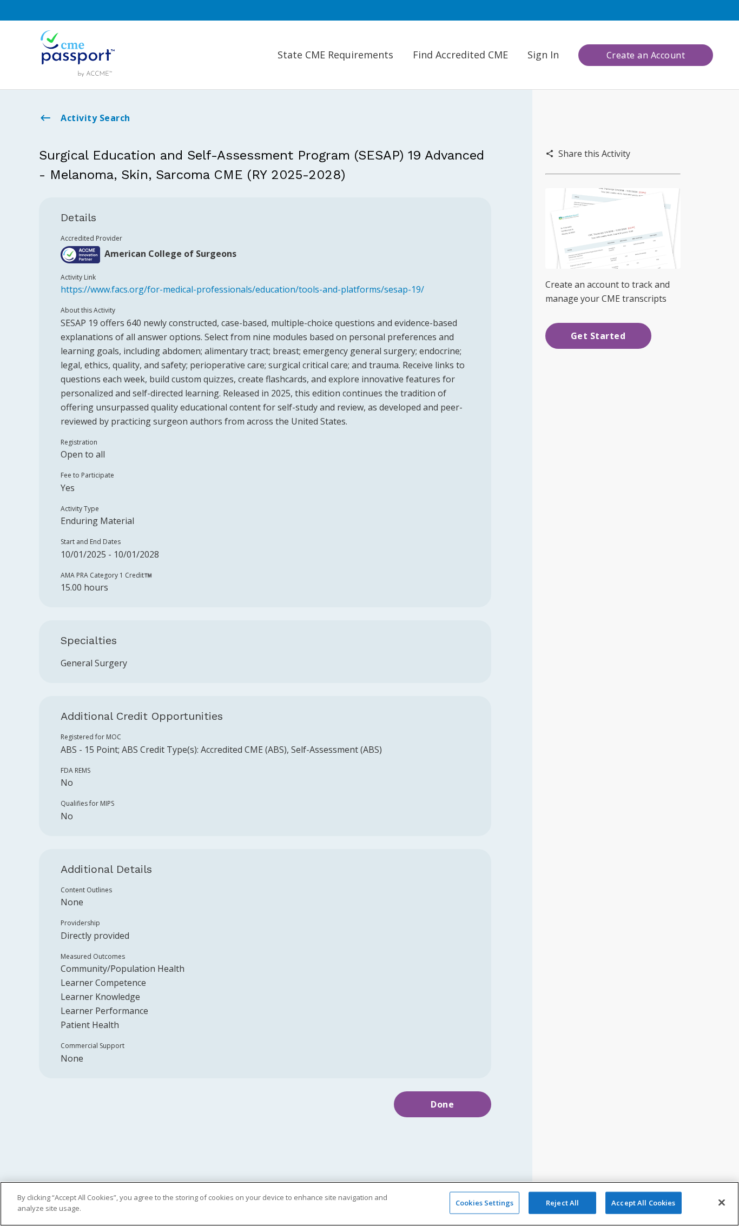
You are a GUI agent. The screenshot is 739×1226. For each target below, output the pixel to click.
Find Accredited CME (460, 54)
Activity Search (95, 118)
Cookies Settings (484, 1203)
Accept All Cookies (643, 1203)
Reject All (562, 1203)
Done (442, 1104)
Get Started (598, 336)
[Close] (722, 1202)
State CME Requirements (335, 54)
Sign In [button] (543, 54)
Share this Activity (594, 154)
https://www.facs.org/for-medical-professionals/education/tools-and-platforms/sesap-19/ (242, 289)
